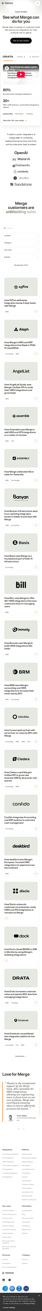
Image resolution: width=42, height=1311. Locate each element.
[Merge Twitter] (9, 1280)
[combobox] (21, 227)
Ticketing (29, 114)
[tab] (8, 58)
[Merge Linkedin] (3, 1280)
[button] (21, 235)
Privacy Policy (29, 1303)
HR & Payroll (19, 114)
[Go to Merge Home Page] (7, 3)
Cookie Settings (9, 1307)
